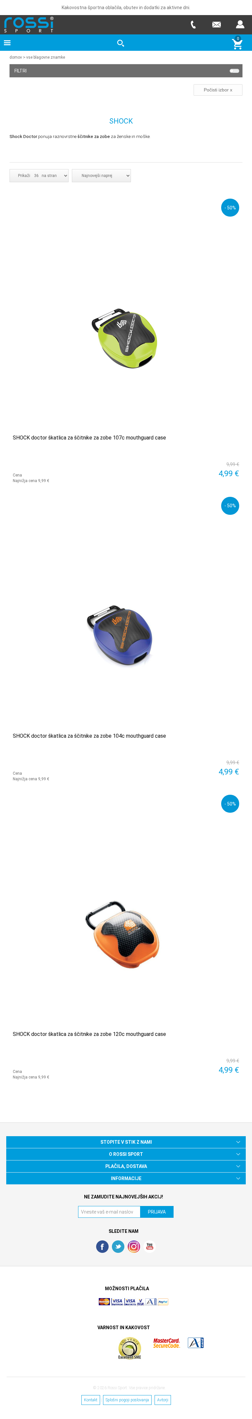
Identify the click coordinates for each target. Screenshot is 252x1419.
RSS (134, 1246)
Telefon (193, 24)
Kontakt (90, 1400)
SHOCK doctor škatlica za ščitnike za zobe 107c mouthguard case (89, 438)
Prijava (240, 24)
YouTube (149, 1246)
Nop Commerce (145, 1304)
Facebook (102, 1246)
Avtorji (162, 1400)
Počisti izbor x (218, 89)
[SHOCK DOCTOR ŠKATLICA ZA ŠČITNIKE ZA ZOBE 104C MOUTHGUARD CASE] (126, 610)
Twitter (118, 1246)
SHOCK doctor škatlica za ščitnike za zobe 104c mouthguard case (89, 736)
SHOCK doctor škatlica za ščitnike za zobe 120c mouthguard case (89, 1034)
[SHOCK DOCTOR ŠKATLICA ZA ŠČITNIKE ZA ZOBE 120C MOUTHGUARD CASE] (126, 907)
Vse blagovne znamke (45, 57)
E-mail (216, 24)
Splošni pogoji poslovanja (127, 1400)
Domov (16, 57)
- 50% (230, 207)
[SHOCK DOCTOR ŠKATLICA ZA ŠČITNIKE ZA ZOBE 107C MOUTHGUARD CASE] (126, 311)
